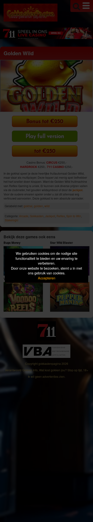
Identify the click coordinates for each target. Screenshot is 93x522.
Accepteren (46, 277)
